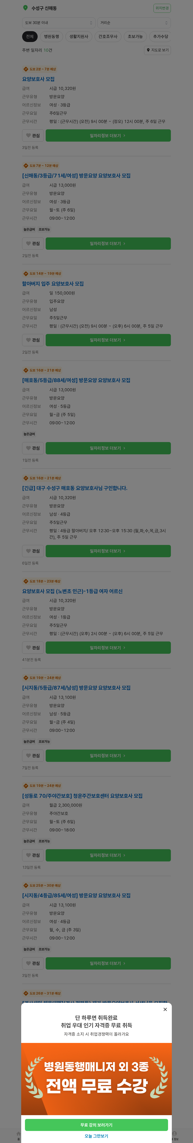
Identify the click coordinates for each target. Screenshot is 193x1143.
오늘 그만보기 (96, 1136)
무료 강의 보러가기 (96, 1124)
